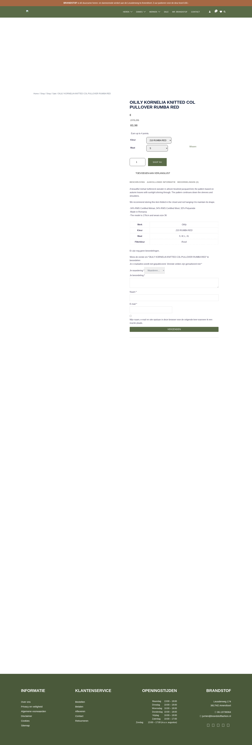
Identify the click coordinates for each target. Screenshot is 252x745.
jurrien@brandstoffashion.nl (216, 716)
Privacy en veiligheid (32, 706)
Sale (166, 12)
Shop (42, 94)
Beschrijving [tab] (137, 182)
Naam (133, 292)
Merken (153, 12)
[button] (225, 12)
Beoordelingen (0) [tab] (188, 182)
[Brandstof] (31, 12)
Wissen (192, 146)
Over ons (26, 702)
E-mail (133, 304)
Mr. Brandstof (179, 12)
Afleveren (80, 711)
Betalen (79, 706)
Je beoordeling (137, 275)
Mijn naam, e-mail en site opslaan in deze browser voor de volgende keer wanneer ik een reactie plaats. (171, 321)
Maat (132, 148)
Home (36, 94)
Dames (139, 12)
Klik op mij (222, 12)
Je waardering (137, 270)
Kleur (133, 140)
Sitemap (25, 725)
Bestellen (80, 702)
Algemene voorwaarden (33, 711)
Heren (126, 12)
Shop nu (157, 162)
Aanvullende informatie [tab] (161, 182)
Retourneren (81, 721)
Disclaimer (26, 716)
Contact (195, 12)
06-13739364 (223, 712)
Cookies (25, 721)
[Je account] (210, 12)
